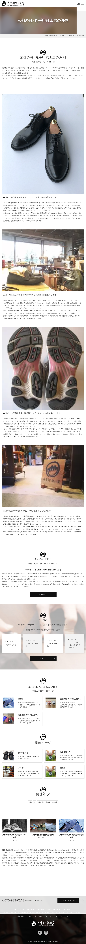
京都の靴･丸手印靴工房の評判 (47, 802)
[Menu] (82, 3)
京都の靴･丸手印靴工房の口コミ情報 (39, 909)
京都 (30, 802)
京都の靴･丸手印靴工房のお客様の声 (16, 913)
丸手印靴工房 (20, 916)
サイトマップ (65, 916)
